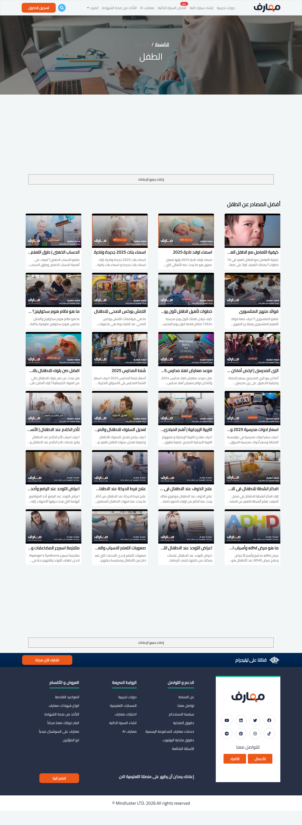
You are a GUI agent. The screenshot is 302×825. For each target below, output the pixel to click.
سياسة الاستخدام (181, 714)
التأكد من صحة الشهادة (119, 7)
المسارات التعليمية (123, 705)
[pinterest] (241, 733)
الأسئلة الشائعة (183, 748)
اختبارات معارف (126, 714)
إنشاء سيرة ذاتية (201, 7)
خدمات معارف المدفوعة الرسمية (169, 731)
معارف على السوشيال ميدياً (59, 731)
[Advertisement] (151, 141)
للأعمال (260, 758)
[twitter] (255, 720)
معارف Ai (147, 7)
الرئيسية (162, 44)
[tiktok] (269, 733)
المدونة (142, 44)
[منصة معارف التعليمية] (267, 7)
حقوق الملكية (183, 722)
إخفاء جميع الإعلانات (151, 179)
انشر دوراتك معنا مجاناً (63, 722)
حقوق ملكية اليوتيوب (178, 740)
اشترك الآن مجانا (47, 660)
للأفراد (234, 758)
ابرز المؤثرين (71, 740)
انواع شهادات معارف (64, 705)
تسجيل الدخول (38, 7)
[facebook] (269, 720)
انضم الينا (59, 778)
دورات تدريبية (226, 7)
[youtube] (226, 720)
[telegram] (226, 733)
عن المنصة (186, 697)
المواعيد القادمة (67, 697)
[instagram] (255, 733)
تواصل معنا (186, 705)
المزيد (93, 7)
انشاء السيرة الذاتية (123, 722)
